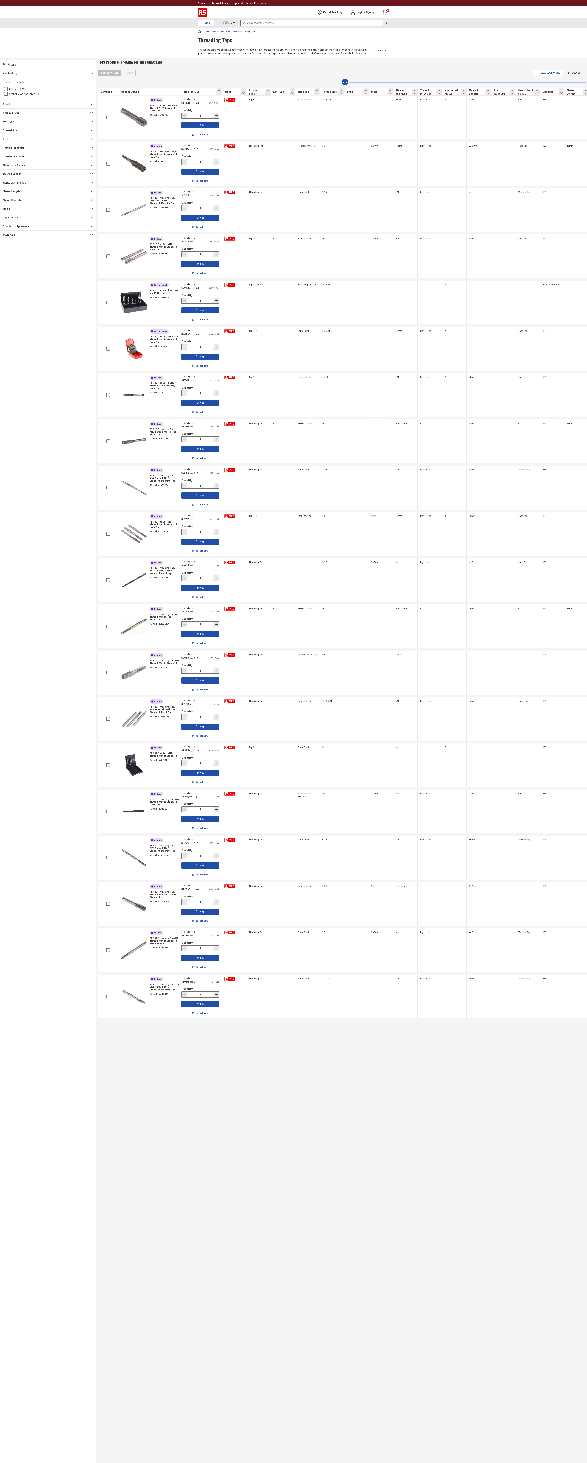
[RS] (202, 12)
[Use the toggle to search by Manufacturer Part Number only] (238, 23)
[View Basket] (385, 12)
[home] (199, 31)
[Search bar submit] (385, 23)
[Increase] (216, 115)
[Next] (584, 73)
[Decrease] (185, 115)
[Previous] (568, 73)
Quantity (187, 110)
